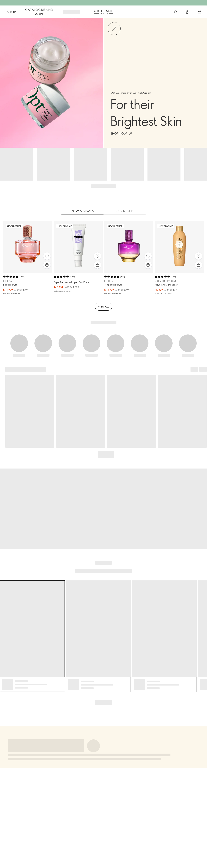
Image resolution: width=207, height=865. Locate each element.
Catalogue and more (39, 12)
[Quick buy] (47, 265)
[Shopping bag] (199, 12)
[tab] (82, 211)
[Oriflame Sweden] (103, 12)
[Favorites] (47, 256)
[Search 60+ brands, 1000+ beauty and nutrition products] (175, 12)
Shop (11, 12)
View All (103, 306)
